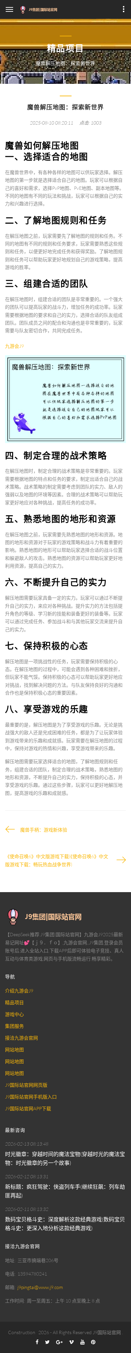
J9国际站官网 (107, 1332)
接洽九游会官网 (21, 1038)
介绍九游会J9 (19, 990)
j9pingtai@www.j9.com (40, 1287)
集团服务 (14, 1026)
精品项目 (14, 1002)
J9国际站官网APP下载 (28, 1108)
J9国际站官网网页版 (26, 1085)
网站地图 (14, 1049)
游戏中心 (14, 1014)
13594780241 (32, 1274)
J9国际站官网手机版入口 (31, 1097)
